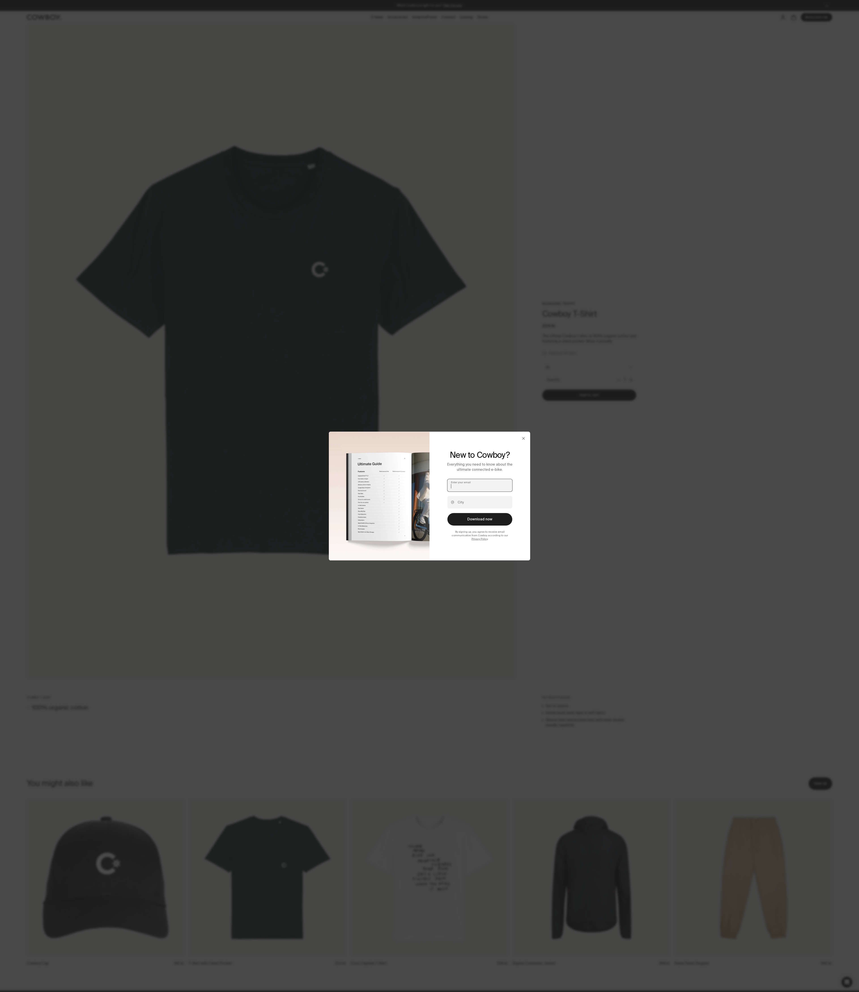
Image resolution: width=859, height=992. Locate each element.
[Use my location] (452, 502)
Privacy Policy (480, 539)
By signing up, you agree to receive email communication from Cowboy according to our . (480, 535)
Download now (479, 519)
